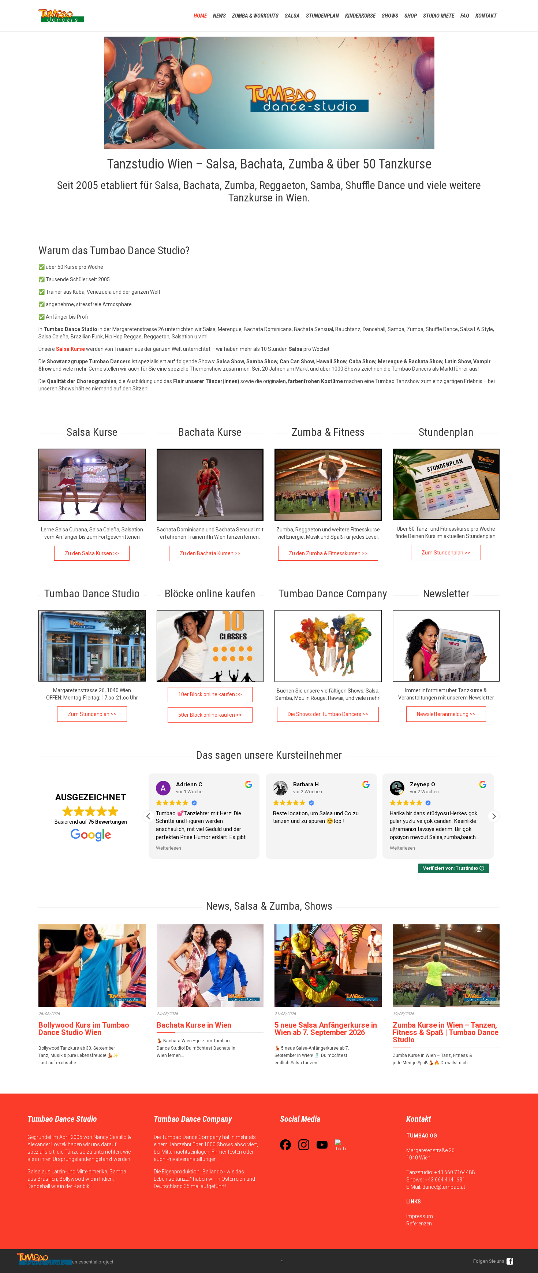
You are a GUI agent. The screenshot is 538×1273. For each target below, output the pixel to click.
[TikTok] (340, 1144)
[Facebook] (285, 1144)
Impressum (419, 1216)
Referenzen (419, 1223)
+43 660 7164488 (454, 1172)
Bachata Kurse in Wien (194, 1025)
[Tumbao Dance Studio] (61, 15)
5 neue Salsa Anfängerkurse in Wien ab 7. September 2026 (325, 1029)
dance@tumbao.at (443, 1187)
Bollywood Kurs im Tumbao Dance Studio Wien (83, 1029)
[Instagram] (303, 1144)
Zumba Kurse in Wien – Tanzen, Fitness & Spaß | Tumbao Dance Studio (445, 1032)
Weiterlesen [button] (168, 848)
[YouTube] (322, 1144)
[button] (493, 816)
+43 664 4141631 (445, 1180)
